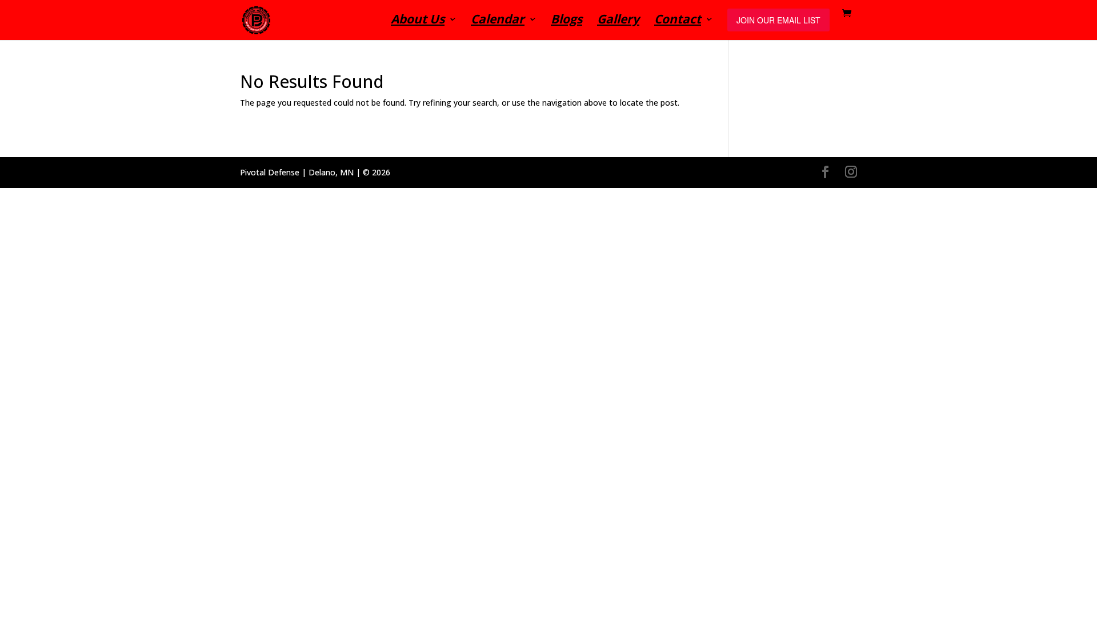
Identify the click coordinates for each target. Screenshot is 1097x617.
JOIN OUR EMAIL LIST (778, 20)
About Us (418, 21)
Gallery (618, 21)
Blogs (566, 21)
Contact (677, 21)
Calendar (498, 21)
